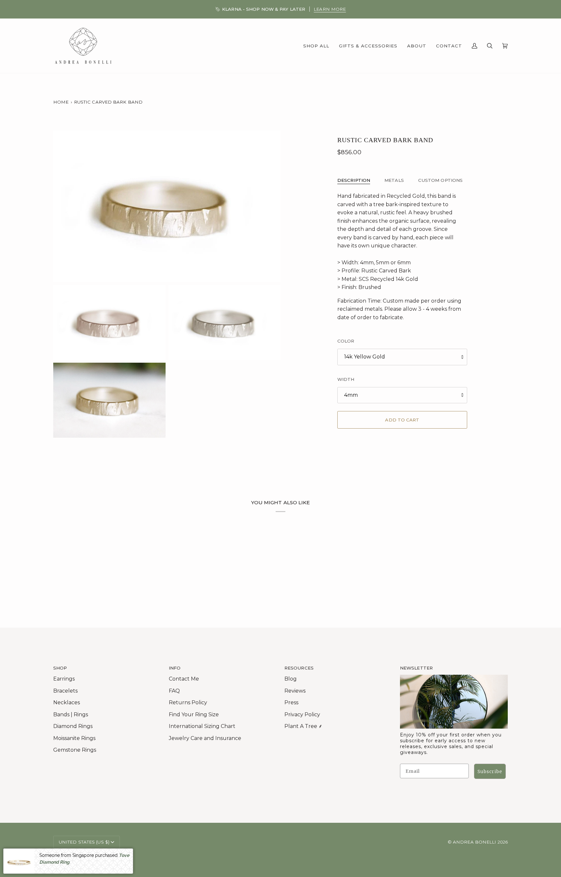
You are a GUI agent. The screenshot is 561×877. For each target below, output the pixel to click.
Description (353, 180)
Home (61, 102)
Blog (290, 679)
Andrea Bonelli (474, 842)
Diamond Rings (73, 726)
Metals (394, 180)
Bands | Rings (70, 714)
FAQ (174, 691)
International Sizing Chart (202, 726)
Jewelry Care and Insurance (205, 738)
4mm (351, 395)
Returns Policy (188, 702)
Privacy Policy (302, 714)
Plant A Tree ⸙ (303, 726)
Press (291, 702)
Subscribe (490, 771)
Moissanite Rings (74, 738)
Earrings (64, 679)
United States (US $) (84, 842)
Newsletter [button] (416, 667)
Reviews (294, 691)
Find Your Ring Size (194, 714)
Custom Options (440, 180)
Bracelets (65, 691)
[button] (316, 46)
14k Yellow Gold (364, 357)
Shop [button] (60, 667)
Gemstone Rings (74, 750)
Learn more (330, 9)
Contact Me (184, 679)
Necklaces (66, 702)
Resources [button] (299, 667)
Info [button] (175, 667)
